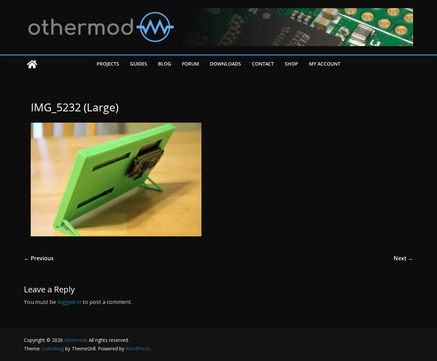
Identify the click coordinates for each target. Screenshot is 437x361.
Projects (108, 63)
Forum (190, 63)
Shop (291, 63)
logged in (69, 302)
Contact (263, 63)
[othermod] (32, 64)
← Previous (39, 258)
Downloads (225, 63)
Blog (164, 63)
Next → (403, 258)
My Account (324, 63)
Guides (138, 63)
